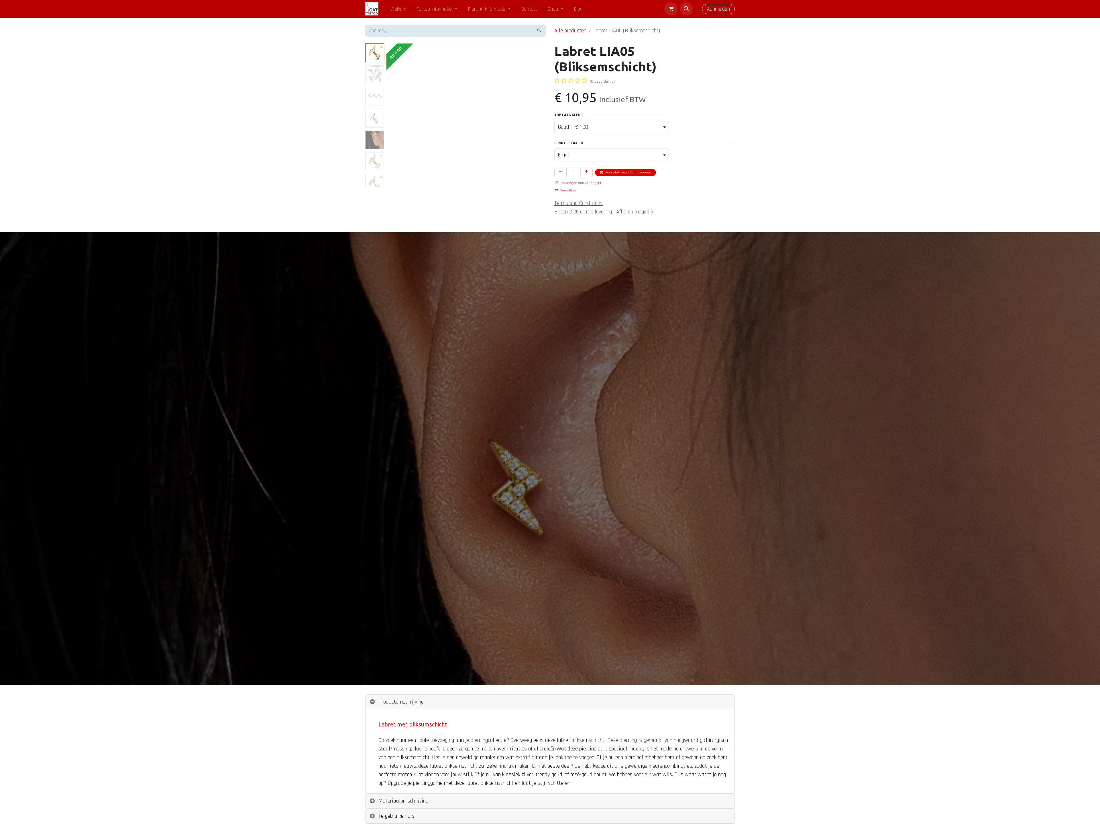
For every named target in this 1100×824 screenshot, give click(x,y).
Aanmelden (718, 9)
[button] (686, 8)
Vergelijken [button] (568, 190)
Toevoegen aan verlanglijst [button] (580, 183)
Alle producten (570, 30)
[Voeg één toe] (586, 172)
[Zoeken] (539, 31)
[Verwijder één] (560, 172)
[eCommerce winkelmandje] (670, 8)
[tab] (550, 702)
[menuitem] (398, 9)
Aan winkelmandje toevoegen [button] (628, 172)
